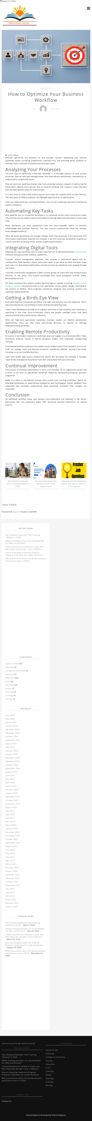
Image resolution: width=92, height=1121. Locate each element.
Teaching (9, 692)
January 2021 (11, 906)
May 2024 (10, 779)
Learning (9, 685)
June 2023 (10, 814)
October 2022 (11, 839)
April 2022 (10, 860)
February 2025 (12, 751)
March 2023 (10, 825)
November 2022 (12, 836)
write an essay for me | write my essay (18, 1043)
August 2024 (11, 772)
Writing (8, 699)
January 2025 (11, 754)
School (8, 688)
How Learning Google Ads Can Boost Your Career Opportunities (46, 483)
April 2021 (10, 896)
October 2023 (11, 800)
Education (9, 678)
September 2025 (12, 740)
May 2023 (10, 818)
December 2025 (12, 729)
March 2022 (10, 864)
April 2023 (10, 821)
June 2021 (10, 892)
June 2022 (10, 853)
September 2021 (12, 885)
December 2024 (12, 758)
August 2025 (11, 744)
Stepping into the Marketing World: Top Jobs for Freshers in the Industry (74, 483)
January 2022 (11, 871)
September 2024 (12, 768)
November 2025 (12, 733)
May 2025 (10, 747)
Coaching (9, 667)
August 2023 (11, 807)
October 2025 (11, 736)
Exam (7, 681)
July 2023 (9, 811)
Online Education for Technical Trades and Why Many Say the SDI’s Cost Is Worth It (24, 548)
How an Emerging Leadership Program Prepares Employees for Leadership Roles (24, 554)
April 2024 (10, 782)
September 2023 (12, 804)
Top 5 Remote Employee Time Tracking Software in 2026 (18, 483)
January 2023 (11, 828)
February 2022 (12, 867)
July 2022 (9, 850)
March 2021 (10, 899)
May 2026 (10, 719)
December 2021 (12, 875)
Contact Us (7, 1101)
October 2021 (11, 882)
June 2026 (10, 715)
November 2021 (12, 878)
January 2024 (11, 793)
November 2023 (12, 797)
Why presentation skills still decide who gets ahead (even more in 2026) (25, 559)
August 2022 (11, 846)
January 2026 (11, 726)
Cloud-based (81, 252)
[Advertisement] (47, 134)
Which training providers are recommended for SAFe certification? (24, 542)
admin (34, 109)
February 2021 (12, 903)
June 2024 (10, 775)
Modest (76, 283)
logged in (16, 512)
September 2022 (12, 843)
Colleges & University (15, 671)
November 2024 (12, 761)
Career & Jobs (46, 88)
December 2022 (12, 832)
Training (9, 695)
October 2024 (11, 765)
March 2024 (10, 786)
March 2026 (10, 722)
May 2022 (10, 857)
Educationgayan (59, 1115)
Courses (9, 674)
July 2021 (9, 889)
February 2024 (12, 789)
